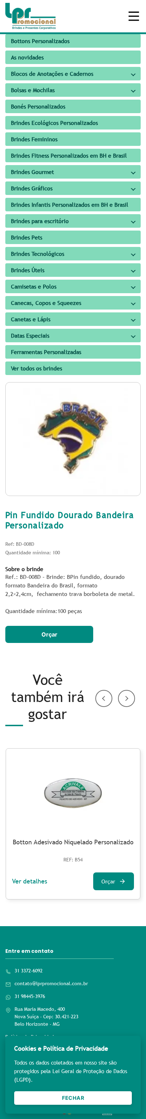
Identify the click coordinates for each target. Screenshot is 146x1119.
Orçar (49, 634)
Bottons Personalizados (40, 41)
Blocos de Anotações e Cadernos (52, 73)
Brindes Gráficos (31, 188)
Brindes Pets (26, 237)
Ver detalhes (29, 881)
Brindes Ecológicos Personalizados (54, 123)
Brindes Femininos (34, 139)
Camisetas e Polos (33, 286)
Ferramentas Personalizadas (46, 352)
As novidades (27, 57)
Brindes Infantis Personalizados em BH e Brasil (69, 204)
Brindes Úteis (27, 270)
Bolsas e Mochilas (33, 90)
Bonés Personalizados (38, 106)
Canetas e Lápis (30, 319)
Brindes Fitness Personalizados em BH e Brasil (69, 155)
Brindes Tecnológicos (37, 254)
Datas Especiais (30, 335)
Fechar (73, 1098)
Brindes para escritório (40, 221)
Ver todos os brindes (36, 368)
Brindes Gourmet (32, 172)
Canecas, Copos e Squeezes (46, 303)
